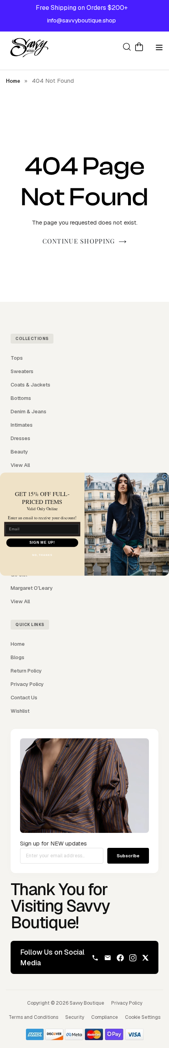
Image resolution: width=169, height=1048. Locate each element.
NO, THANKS (42, 554)
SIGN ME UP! (42, 542)
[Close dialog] (165, 477)
